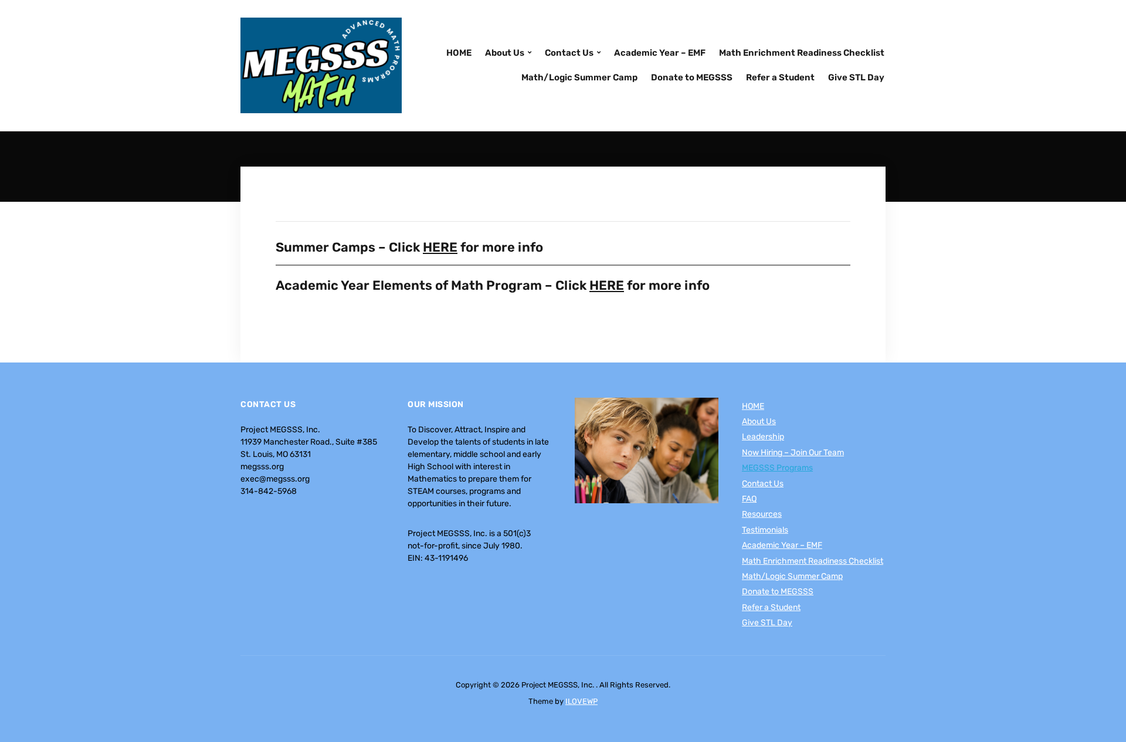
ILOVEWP (581, 701)
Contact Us (569, 53)
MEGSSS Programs (777, 468)
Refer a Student (780, 77)
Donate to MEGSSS (691, 77)
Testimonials (765, 530)
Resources (762, 514)
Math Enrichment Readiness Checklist (801, 53)
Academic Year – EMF (660, 53)
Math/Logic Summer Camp (579, 77)
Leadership (763, 437)
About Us (504, 53)
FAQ (749, 499)
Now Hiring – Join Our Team (793, 453)
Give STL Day (856, 77)
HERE (440, 247)
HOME (459, 53)
